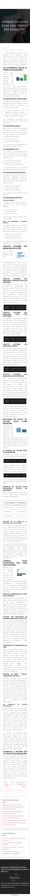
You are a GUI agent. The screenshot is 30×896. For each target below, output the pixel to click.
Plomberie (6, 47)
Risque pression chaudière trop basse (21, 784)
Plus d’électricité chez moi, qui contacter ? (15, 820)
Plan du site (15, 895)
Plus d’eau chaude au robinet (9, 784)
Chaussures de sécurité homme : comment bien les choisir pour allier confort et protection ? (13, 807)
